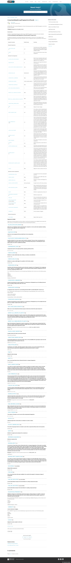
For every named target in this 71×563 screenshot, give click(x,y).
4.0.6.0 (16, 17)
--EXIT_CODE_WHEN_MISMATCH (14, 88)
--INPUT (9, 52)
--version (9, 168)
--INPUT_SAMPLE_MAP (12, 112)
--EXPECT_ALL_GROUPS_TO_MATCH (14, 92)
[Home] (10, 1)
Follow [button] (36, 20)
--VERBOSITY (10, 211)
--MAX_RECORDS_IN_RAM (12, 187)
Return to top (10, 526)
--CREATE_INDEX (11, 177)
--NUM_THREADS (11, 140)
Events (50, 1)
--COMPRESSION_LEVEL (12, 174)
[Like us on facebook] (60, 559)
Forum (39, 1)
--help (9, 106)
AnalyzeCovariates (51, 44)
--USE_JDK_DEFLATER (12, 200)
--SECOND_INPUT (11, 152)
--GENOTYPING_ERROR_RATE (13, 103)
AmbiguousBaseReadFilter (53, 41)
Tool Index (31, 1)
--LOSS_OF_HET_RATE (12, 130)
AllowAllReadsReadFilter (52, 39)
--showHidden (10, 217)
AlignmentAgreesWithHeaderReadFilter (55, 34)
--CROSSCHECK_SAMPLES (12, 84)
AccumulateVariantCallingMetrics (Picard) (55, 24)
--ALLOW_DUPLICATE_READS (13, 59)
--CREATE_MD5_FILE (11, 180)
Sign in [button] (61, 1)
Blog (35, 1)
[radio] (24, 537)
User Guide (26, 1)
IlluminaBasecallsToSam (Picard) (12, 545)
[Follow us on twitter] (58, 559)
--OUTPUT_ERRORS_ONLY (12, 146)
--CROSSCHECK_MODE (12, 81)
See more (50, 46)
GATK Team (13, 22)
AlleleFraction (50, 36)
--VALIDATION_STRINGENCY (13, 207)
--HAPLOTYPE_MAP (11, 48)
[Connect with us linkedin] (63, 559)
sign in (11, 553)
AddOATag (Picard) (51, 29)
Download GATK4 (55, 1)
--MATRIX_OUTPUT (11, 135)
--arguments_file (11, 62)
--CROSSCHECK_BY (11, 73)
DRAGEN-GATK (44, 1)
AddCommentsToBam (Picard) (53, 26)
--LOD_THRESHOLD (11, 121)
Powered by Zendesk (67, 562)
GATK (8, 17)
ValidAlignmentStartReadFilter (12, 543)
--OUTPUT (10, 142)
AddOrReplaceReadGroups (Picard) (54, 31)
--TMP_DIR (10, 197)
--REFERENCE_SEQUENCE (12, 194)
